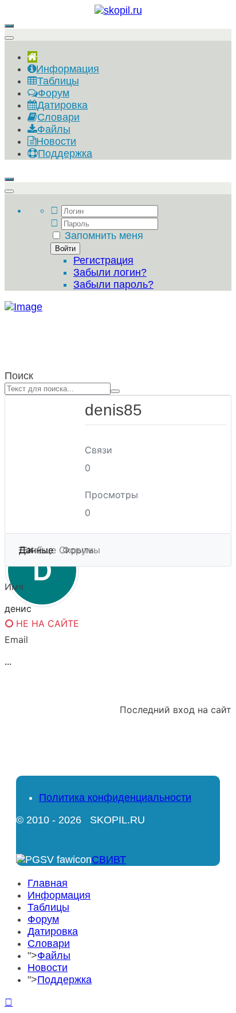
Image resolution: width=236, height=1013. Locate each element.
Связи (98, 450)
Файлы (53, 955)
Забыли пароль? (113, 284)
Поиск (19, 376)
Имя (14, 586)
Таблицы (48, 907)
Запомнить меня (104, 235)
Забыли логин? (110, 272)
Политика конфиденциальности (115, 797)
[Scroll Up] (9, 1002)
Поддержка (64, 979)
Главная (47, 883)
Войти (65, 248)
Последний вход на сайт (175, 709)
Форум (43, 919)
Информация (59, 895)
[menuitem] (32, 57)
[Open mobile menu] (9, 26)
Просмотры (111, 494)
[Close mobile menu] (9, 38)
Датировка (52, 931)
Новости (47, 967)
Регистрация (103, 260)
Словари (48, 943)
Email (16, 639)
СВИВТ (109, 859)
